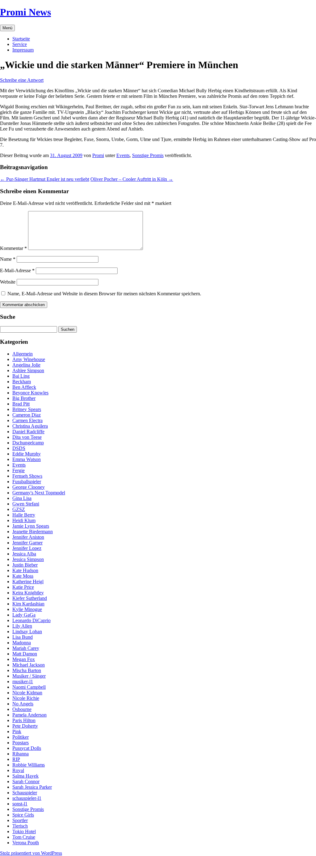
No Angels (22, 703)
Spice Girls (23, 814)
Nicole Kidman (27, 692)
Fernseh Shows (27, 476)
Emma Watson (26, 459)
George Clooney (28, 487)
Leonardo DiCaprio (31, 620)
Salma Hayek (25, 776)
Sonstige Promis (148, 155)
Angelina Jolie (26, 365)
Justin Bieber (25, 564)
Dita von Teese (27, 437)
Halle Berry (23, 514)
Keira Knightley (28, 592)
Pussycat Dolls (26, 748)
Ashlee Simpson (28, 370)
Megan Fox (23, 659)
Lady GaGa (23, 614)
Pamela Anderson (29, 714)
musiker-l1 (22, 681)
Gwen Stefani (25, 503)
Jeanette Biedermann (32, 531)
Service (19, 44)
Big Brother (23, 398)
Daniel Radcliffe (28, 431)
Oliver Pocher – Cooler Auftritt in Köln (131, 179)
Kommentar (13, 248)
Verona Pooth (25, 842)
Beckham (21, 381)
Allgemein (22, 353)
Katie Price (23, 587)
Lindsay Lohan (27, 631)
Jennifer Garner (27, 542)
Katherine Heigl (28, 581)
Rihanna (20, 753)
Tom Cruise (23, 837)
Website (7, 282)
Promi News (25, 12)
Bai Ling (21, 376)
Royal (18, 770)
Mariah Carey (25, 648)
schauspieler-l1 (26, 798)
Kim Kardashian (28, 603)
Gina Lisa (21, 498)
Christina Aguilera (30, 426)
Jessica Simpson (28, 559)
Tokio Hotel (24, 831)
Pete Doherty (25, 726)
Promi (98, 155)
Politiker (20, 737)
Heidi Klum (23, 520)
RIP (16, 759)
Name (7, 259)
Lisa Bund (22, 637)
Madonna (21, 642)
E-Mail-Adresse (17, 270)
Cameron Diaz (26, 415)
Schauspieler (24, 792)
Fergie (18, 470)
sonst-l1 (19, 803)
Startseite (21, 38)
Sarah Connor (26, 781)
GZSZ (18, 509)
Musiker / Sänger (29, 676)
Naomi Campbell (29, 687)
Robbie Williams (28, 764)
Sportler (20, 820)
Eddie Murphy (26, 453)
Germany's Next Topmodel (38, 492)
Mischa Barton (26, 670)
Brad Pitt (21, 403)
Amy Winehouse (28, 359)
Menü (7, 28)
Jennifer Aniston (28, 537)
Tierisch (20, 826)
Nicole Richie (25, 698)
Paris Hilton (23, 720)
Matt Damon (24, 653)
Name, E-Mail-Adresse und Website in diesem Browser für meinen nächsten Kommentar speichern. (104, 293)
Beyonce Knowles (30, 392)
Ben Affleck (24, 387)
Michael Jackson (28, 664)
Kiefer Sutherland (29, 598)
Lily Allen (22, 626)
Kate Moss (22, 576)
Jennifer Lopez (26, 548)
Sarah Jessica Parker (32, 787)
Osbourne (21, 709)
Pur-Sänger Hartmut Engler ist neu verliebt (44, 179)
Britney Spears (26, 409)
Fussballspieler (26, 481)
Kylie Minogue (27, 609)
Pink (16, 731)
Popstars (20, 742)
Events (123, 155)
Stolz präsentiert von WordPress (31, 853)
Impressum (23, 49)
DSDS (18, 448)
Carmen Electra (27, 420)
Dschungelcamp (28, 442)
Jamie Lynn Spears (30, 526)
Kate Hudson (25, 570)
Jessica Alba (24, 553)
